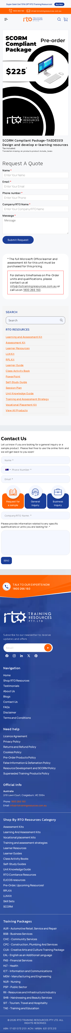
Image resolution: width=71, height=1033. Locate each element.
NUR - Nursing (11, 981)
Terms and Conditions (17, 718)
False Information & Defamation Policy (27, 763)
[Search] (61, 320)
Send (6, 560)
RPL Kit (10, 359)
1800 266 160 (18, 11)
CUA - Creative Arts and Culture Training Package (33, 950)
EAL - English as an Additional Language (27, 955)
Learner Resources (18, 348)
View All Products (17, 410)
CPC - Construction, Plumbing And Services (30, 944)
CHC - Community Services (20, 939)
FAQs (6, 707)
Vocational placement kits (19, 837)
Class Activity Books (15, 859)
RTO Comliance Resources (19, 874)
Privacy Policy (11, 741)
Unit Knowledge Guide (20, 393)
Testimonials (11, 686)
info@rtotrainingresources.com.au (46, 11)
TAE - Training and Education (21, 1008)
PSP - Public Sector (15, 987)
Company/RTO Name (16, 204)
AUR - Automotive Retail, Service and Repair (30, 928)
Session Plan (14, 388)
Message (9, 215)
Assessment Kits (13, 827)
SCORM (8, 906)
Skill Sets (8, 901)
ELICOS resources (14, 880)
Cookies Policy (12, 752)
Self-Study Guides (14, 864)
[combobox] (35, 320)
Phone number (12, 193)
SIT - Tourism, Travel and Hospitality (25, 1003)
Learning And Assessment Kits (21, 832)
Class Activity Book (18, 371)
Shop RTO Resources (16, 680)
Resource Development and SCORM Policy (29, 768)
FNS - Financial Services (17, 960)
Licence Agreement (15, 736)
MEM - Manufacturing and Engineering (27, 976)
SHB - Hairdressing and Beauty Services (27, 997)
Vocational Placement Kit (21, 404)
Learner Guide (15, 365)
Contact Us (10, 702)
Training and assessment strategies (25, 843)
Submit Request (18, 240)
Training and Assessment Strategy (27, 399)
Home (7, 675)
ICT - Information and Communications (27, 971)
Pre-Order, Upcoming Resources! (23, 885)
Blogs (6, 696)
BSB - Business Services (17, 934)
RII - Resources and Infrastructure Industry (29, 992)
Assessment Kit (15, 342)
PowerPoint (13, 376)
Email (6, 181)
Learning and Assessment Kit (24, 337)
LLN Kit (10, 354)
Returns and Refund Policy (19, 747)
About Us (9, 691)
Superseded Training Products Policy (26, 773)
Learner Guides (12, 853)
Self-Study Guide (16, 382)
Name (7, 170)
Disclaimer (9, 712)
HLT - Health (10, 966)
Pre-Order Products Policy (19, 757)
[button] (6, 19)
